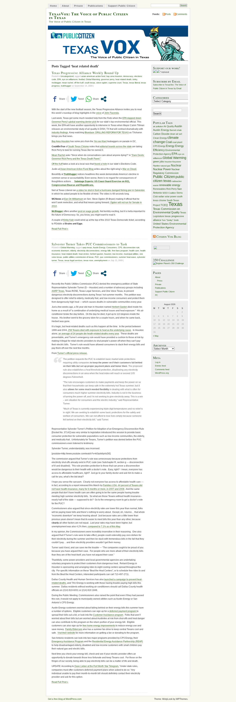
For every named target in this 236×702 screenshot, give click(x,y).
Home (53, 6)
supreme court (115, 83)
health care (134, 251)
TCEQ (164, 205)
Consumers (111, 247)
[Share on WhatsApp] (92, 99)
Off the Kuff (57, 164)
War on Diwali (129, 169)
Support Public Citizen (121, 6)
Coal (169, 142)
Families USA (110, 485)
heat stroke (84, 254)
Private (78, 6)
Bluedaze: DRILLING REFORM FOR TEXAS (107, 132)
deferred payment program (123, 611)
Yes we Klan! (100, 141)
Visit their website (66, 633)
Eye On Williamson (73, 199)
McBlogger (57, 211)
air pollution (158, 126)
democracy (128, 76)
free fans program (120, 251)
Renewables (159, 189)
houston (107, 254)
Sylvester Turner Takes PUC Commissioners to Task (89, 244)
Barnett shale (176, 130)
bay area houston (114, 76)
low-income (117, 254)
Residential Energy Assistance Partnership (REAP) (117, 641)
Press (159, 281)
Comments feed (162, 369)
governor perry (107, 79)
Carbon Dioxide (161, 134)
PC (156, 295)
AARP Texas (58, 291)
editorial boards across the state (116, 146)
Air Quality (169, 126)
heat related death (123, 79)
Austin (178, 126)
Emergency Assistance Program (68, 641)
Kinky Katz (68, 220)
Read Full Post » (60, 229)
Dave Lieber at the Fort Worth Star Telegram (96, 666)
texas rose (88, 260)
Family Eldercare (73, 629)
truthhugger (66, 86)
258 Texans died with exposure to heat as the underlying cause (99, 330)
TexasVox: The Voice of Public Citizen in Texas (88, 15)
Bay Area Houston (61, 141)
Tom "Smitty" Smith (170, 220)
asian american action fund (93, 76)
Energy (170, 145)
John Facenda (111, 113)
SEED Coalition (169, 193)
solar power (170, 196)
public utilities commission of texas (78, 257)
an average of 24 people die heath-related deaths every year (88, 333)
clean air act (176, 134)
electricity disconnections (88, 251)
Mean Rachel (58, 155)
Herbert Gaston (119, 307)
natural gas (165, 166)
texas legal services (73, 260)
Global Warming (93, 79)
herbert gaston (96, 254)
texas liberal (134, 83)
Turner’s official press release (72, 353)
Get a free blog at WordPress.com (64, 699)
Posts (168, 14)
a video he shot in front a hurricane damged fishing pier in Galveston (111, 190)
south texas (90, 83)
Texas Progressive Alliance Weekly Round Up (85, 73)
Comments (181, 14)
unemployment (100, 260)
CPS (120, 247)
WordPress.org (162, 373)
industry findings (60, 132)
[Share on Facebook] (58, 99)
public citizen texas (168, 179)
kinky (135, 79)
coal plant (177, 142)
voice (98, 113)
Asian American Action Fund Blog (76, 169)
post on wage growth (88, 211)
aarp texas (87, 247)
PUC (97, 257)
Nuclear (176, 165)
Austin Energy (99, 247)
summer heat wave (127, 257)
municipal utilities (131, 254)
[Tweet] (77, 99)
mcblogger (56, 83)
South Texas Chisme (78, 146)
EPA (59, 79)
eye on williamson (70, 79)
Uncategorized (67, 76)
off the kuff (79, 83)
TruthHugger (70, 174)
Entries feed (160, 366)
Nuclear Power (162, 169)
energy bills (106, 251)
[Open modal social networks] (103, 99)
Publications (95, 6)
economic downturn (60, 251)
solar (161, 196)
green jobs (158, 161)
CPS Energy (159, 146)
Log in (157, 362)
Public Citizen (164, 177)
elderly (73, 251)
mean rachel (67, 83)
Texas (125, 83)
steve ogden (101, 83)
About (65, 6)
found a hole (100, 164)
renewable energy (169, 185)
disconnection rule (131, 247)
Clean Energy (160, 138)
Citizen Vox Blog (168, 236)
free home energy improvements (99, 625)
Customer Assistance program (108, 615)
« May (156, 336)
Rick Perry (171, 189)
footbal (82, 79)
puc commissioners (109, 257)
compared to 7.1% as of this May (104, 526)
